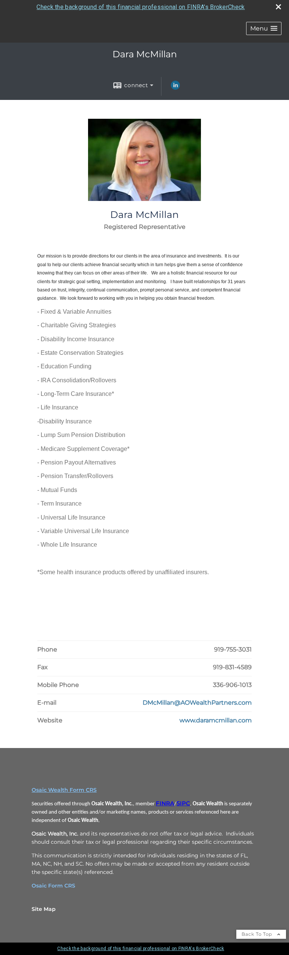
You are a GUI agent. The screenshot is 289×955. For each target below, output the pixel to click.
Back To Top (258, 934)
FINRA (165, 803)
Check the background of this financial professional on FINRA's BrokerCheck (141, 7)
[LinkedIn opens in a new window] (175, 87)
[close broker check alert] (278, 7)
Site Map (44, 909)
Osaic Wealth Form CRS (64, 789)
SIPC (183, 803)
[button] (263, 28)
